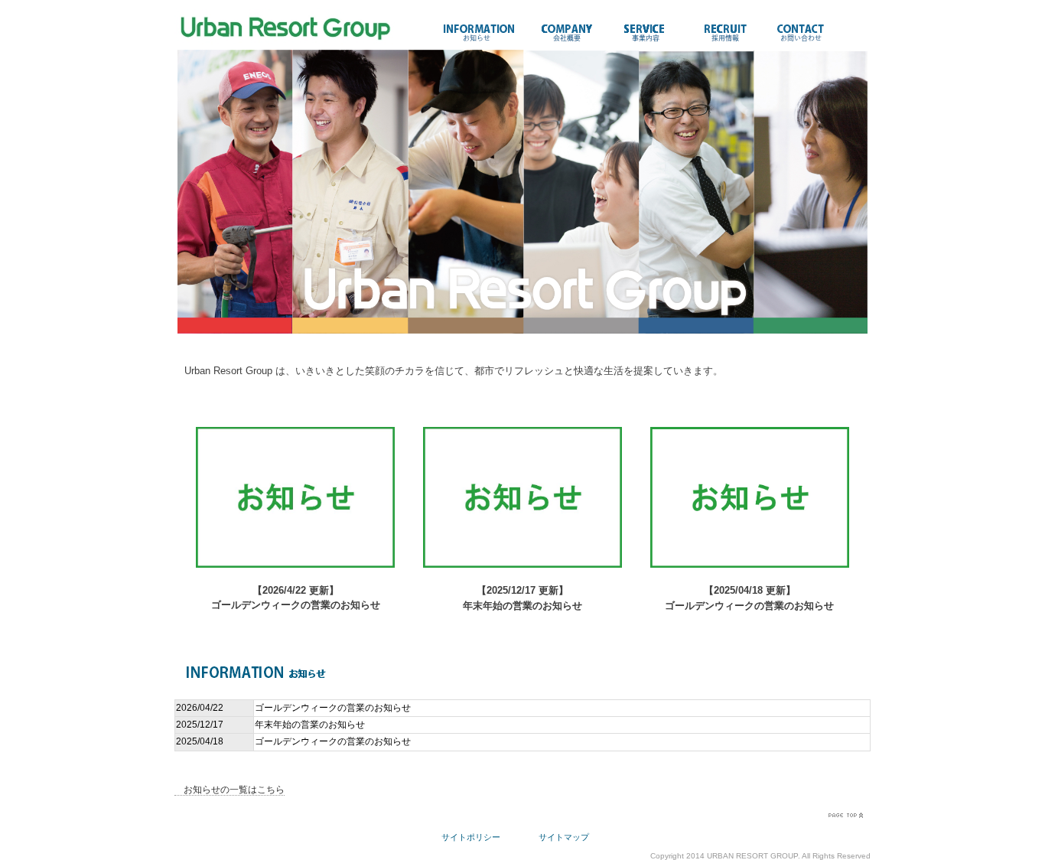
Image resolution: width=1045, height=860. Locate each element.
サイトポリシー (470, 837)
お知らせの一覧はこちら (229, 789)
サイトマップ (564, 837)
